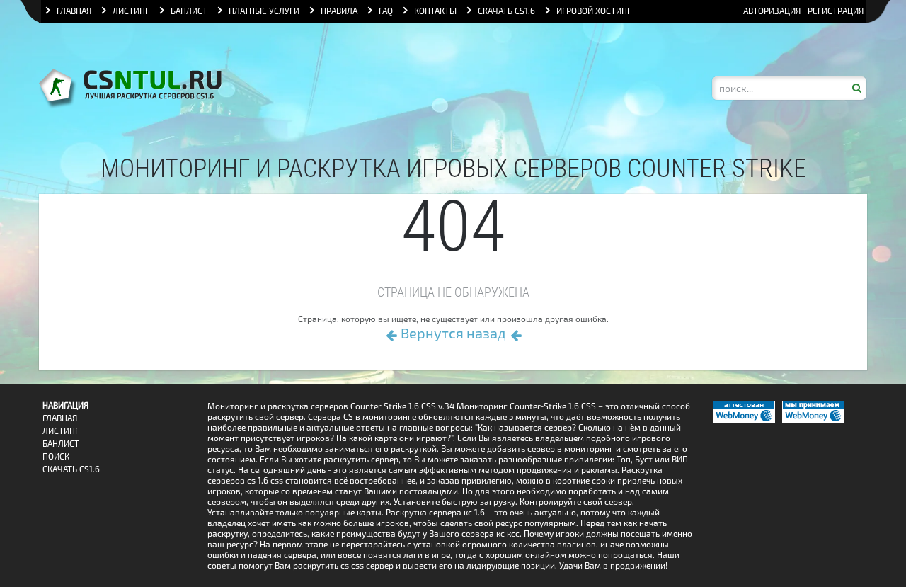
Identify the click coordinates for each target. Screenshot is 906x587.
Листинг (60, 430)
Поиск (55, 456)
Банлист (60, 443)
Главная (59, 418)
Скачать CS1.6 (71, 469)
